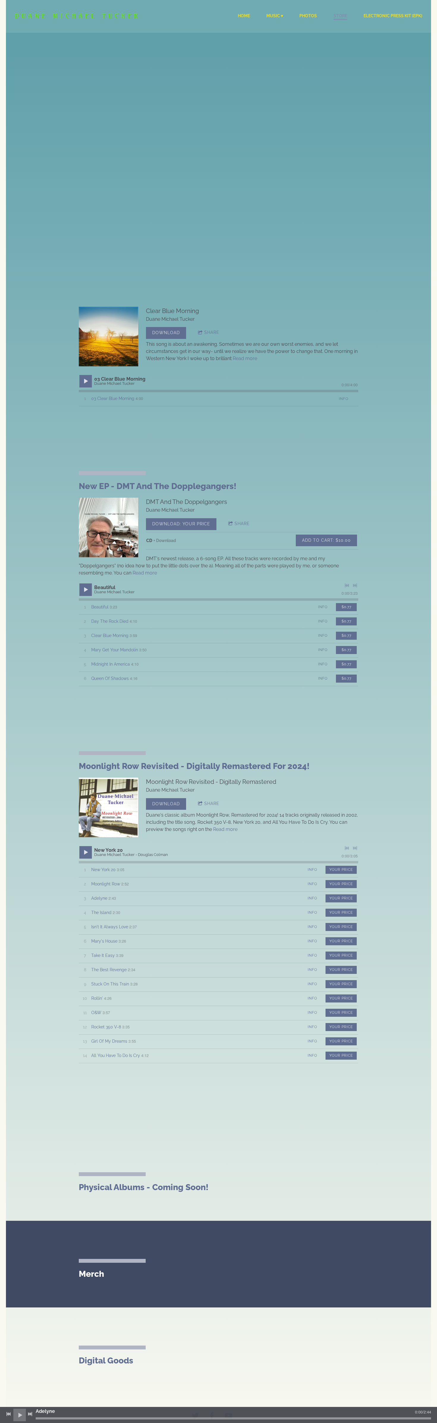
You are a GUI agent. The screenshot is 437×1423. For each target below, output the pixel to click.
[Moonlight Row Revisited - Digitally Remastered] (108, 807)
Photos (308, 15)
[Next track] (355, 585)
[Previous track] (347, 585)
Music (273, 15)
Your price (341, 870)
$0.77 (346, 607)
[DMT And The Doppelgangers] (108, 527)
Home (244, 15)
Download (166, 332)
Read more (245, 358)
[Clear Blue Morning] (108, 336)
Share (211, 332)
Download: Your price (181, 523)
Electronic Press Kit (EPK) (393, 15)
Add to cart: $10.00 (326, 540)
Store (340, 15)
